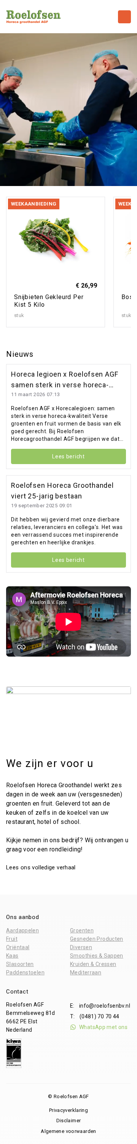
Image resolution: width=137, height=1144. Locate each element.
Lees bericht (68, 456)
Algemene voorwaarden (68, 1131)
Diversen (81, 947)
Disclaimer (68, 1120)
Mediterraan (85, 972)
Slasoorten (20, 964)
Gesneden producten (96, 939)
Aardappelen (22, 930)
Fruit (12, 939)
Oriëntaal (17, 947)
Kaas (12, 956)
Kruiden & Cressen (93, 964)
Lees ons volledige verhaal (41, 867)
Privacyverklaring (68, 1110)
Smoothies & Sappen (96, 956)
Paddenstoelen (25, 972)
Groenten (82, 930)
